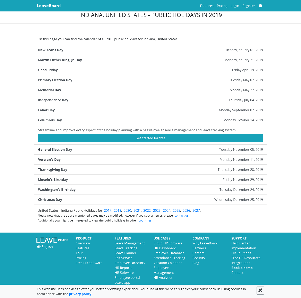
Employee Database (169, 253)
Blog (195, 263)
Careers (198, 253)
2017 (107, 210)
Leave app (122, 282)
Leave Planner (125, 253)
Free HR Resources (245, 258)
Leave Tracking (126, 248)
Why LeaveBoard (205, 243)
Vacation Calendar (168, 263)
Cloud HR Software (168, 243)
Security (198, 258)
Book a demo (242, 267)
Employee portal (127, 277)
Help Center (240, 243)
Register (248, 5)
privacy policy (80, 294)
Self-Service (123, 258)
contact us (181, 215)
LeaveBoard (49, 5)
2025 (176, 210)
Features (207, 5)
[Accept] (260, 291)
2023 (157, 210)
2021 (137, 210)
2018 (117, 210)
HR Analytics (163, 277)
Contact (237, 272)
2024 (166, 210)
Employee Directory (130, 263)
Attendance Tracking (169, 258)
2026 (186, 210)
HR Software (124, 272)
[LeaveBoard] (53, 240)
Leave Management (130, 243)
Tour (79, 253)
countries (145, 220)
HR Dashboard (165, 248)
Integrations (240, 263)
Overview (83, 243)
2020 (127, 210)
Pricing (222, 5)
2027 (196, 210)
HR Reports (123, 267)
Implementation (243, 248)
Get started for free (150, 138)
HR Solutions (241, 253)
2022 (147, 210)
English (47, 246)
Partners (199, 248)
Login (235, 5)
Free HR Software (89, 263)
